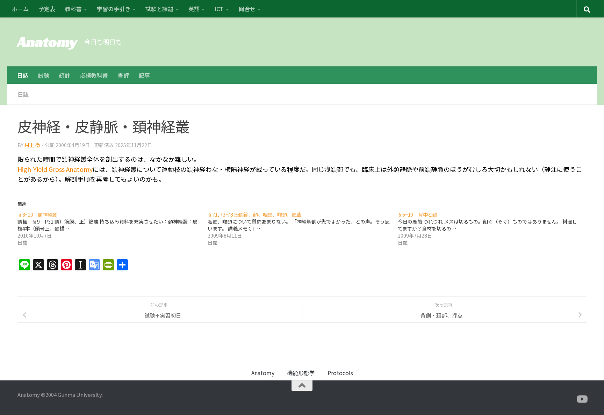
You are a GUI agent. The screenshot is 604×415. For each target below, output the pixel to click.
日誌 (22, 75)
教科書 (73, 9)
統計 (64, 75)
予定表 (46, 9)
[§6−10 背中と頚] (493, 228)
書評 (123, 75)
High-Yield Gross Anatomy (55, 169)
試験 (43, 75)
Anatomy (47, 41)
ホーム (20, 9)
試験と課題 (159, 9)
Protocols (340, 373)
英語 (194, 9)
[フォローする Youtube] (582, 399)
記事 (144, 75)
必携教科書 (94, 75)
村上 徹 (32, 144)
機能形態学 (301, 373)
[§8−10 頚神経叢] (112, 228)
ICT (219, 9)
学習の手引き (113, 9)
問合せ (247, 9)
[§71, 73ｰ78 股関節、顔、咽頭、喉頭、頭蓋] (303, 228)
